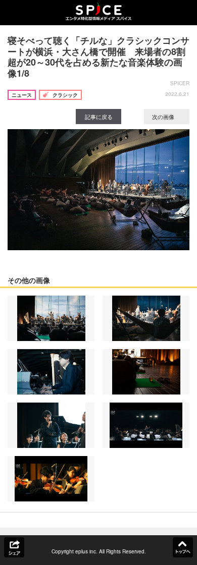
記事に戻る (99, 116)
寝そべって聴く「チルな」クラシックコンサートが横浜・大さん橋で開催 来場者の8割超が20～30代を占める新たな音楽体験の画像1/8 (98, 57)
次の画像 (164, 116)
